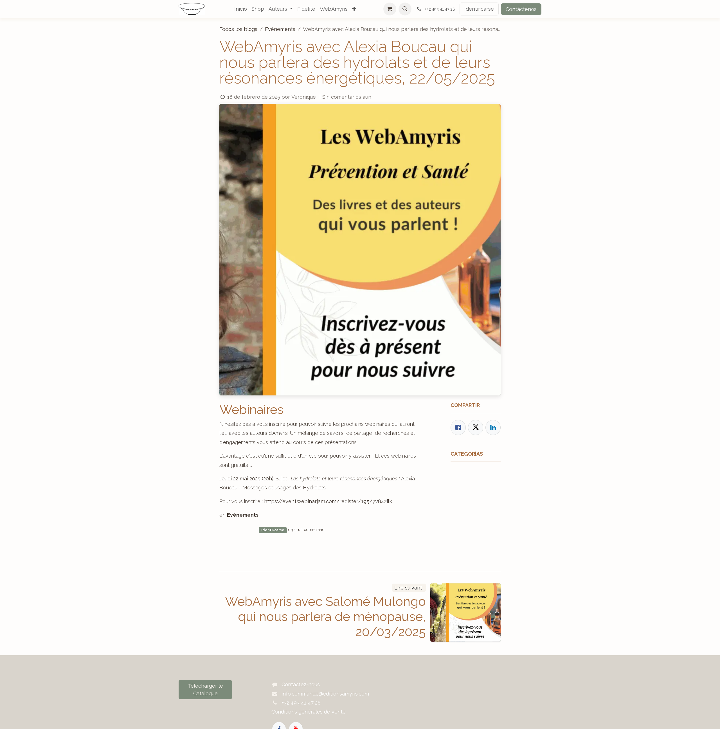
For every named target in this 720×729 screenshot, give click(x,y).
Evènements (280, 29)
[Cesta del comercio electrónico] (389, 9)
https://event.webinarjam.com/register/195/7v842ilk (328, 501)
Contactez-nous (301, 684)
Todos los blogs (238, 29)
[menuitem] (240, 9)
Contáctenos (521, 9)
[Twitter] (475, 427)
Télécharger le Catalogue (205, 689)
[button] (405, 9)
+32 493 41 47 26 (301, 703)
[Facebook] (458, 427)
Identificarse (479, 9)
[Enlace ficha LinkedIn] (493, 427)
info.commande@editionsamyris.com (325, 694)
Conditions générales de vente (308, 712)
